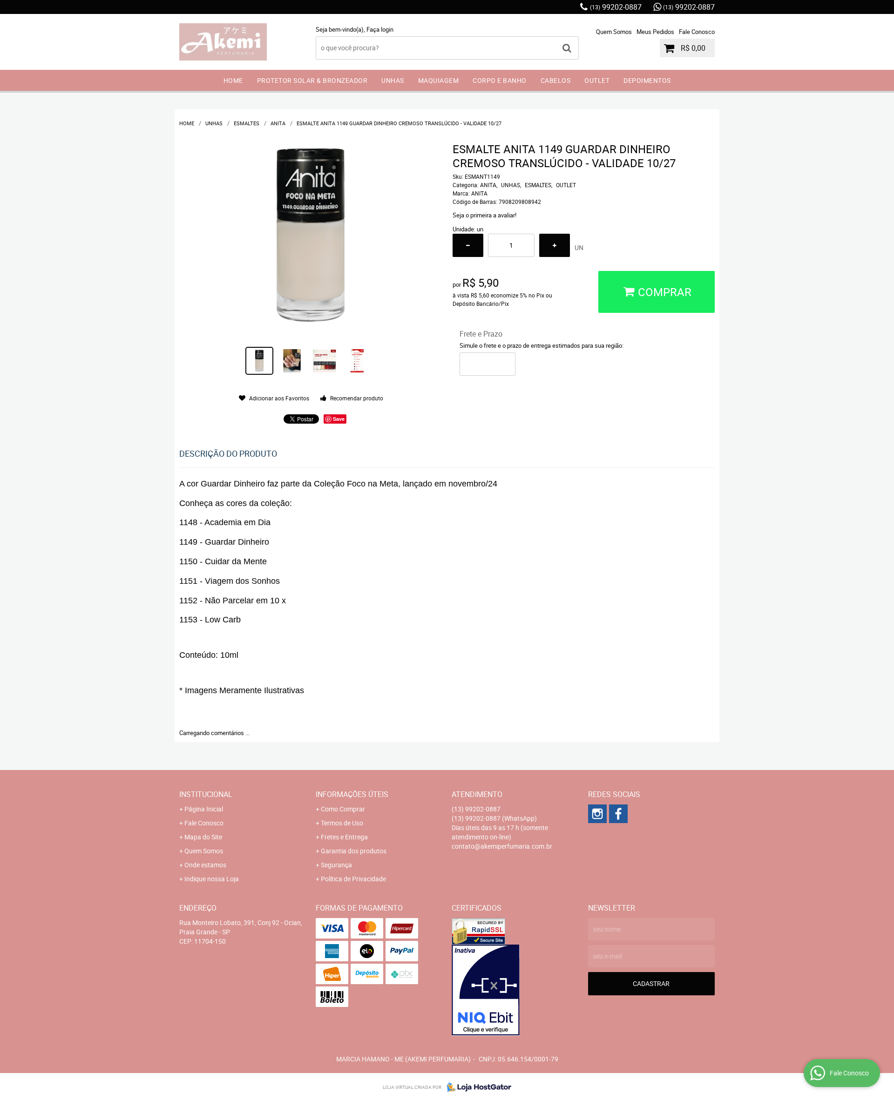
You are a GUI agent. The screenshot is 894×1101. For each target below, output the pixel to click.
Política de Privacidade (353, 878)
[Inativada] (515, 990)
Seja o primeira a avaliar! (484, 215)
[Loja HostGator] (476, 1087)
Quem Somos (614, 31)
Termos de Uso (342, 822)
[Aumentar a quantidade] (554, 245)
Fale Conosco (697, 31)
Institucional (205, 794)
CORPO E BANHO (500, 80)
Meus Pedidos (655, 31)
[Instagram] (597, 813)
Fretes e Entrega (344, 836)
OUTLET (597, 80)
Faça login (379, 29)
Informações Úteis (352, 794)
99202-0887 (616, 7)
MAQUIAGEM (438, 80)
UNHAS (392, 80)
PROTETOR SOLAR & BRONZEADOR (312, 80)
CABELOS (556, 80)
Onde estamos (205, 864)
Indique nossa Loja (211, 878)
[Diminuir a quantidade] (468, 245)
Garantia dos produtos (353, 850)
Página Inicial (203, 808)
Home (233, 80)
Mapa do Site (203, 836)
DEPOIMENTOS (647, 80)
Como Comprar (343, 808)
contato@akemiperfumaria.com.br (502, 846)
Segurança (336, 864)
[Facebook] (618, 813)
